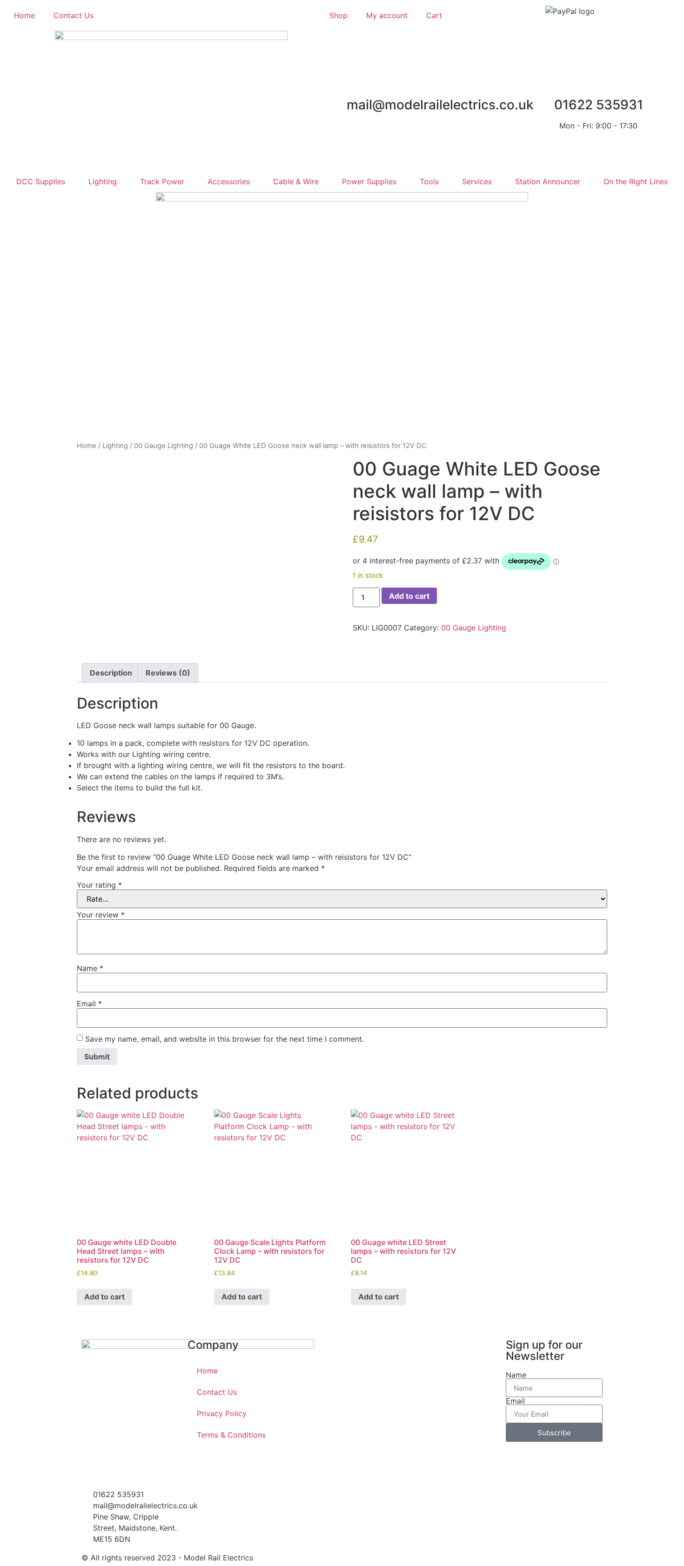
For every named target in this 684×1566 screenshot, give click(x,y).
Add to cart (409, 596)
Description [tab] (111, 672)
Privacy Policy (222, 1413)
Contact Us (74, 15)
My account (387, 15)
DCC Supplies (40, 181)
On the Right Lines (636, 181)
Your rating (99, 885)
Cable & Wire (296, 181)
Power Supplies (369, 181)
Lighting (102, 181)
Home (24, 15)
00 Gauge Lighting (163, 446)
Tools (429, 181)
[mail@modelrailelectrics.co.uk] (427, 82)
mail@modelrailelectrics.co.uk (440, 105)
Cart (434, 15)
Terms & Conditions (231, 1434)
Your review (101, 914)
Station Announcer (547, 181)
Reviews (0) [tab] (168, 672)
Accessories (229, 181)
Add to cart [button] (104, 1296)
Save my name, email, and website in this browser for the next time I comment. (224, 1039)
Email (89, 1003)
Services (477, 181)
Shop (338, 15)
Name (90, 968)
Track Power (162, 181)
